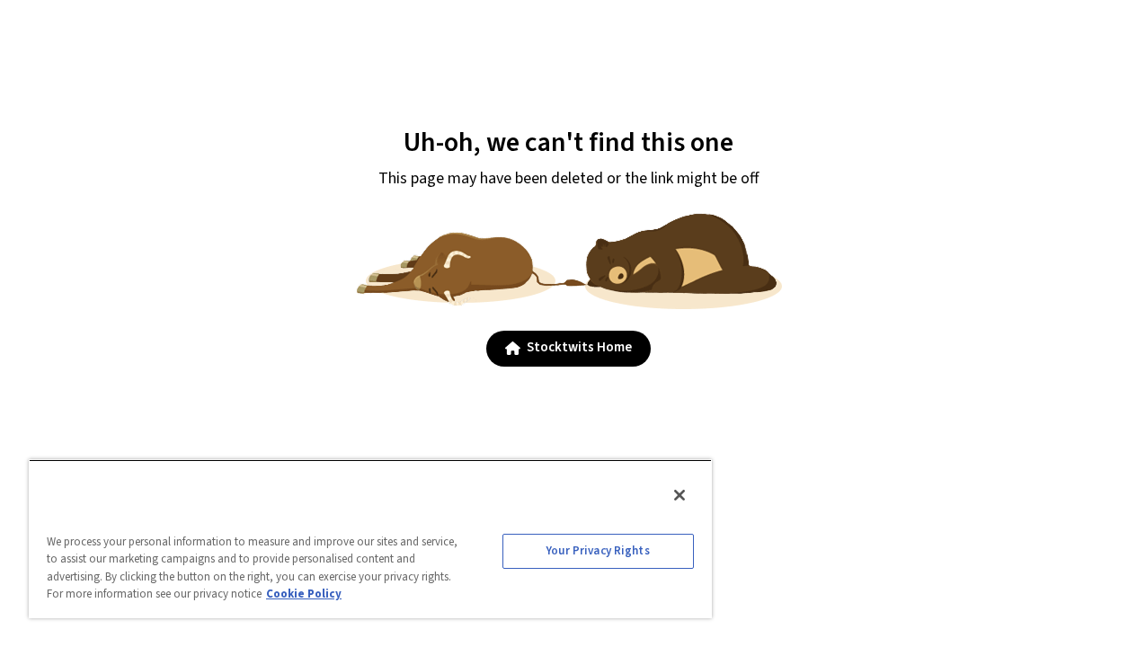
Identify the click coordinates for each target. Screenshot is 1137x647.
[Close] (679, 495)
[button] (569, 349)
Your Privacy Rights (597, 551)
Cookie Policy (304, 594)
